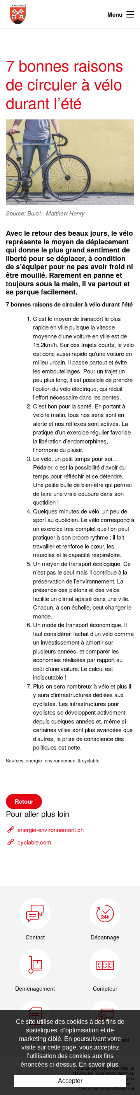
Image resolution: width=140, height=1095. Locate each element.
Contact (35, 937)
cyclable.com (34, 842)
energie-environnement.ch (51, 829)
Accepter (70, 1080)
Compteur (105, 988)
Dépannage (105, 937)
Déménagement (35, 988)
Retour (24, 801)
